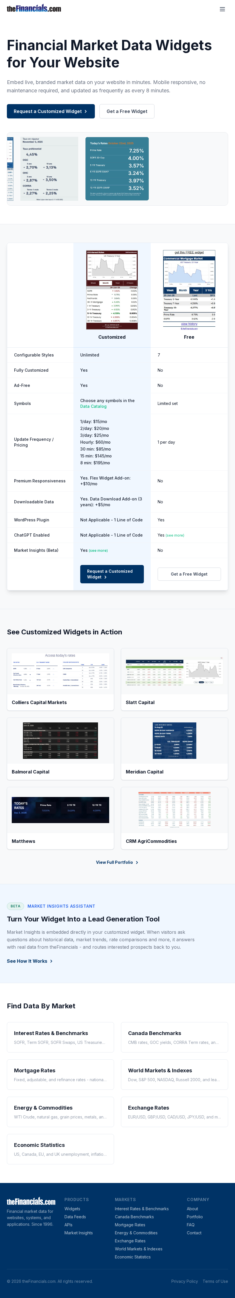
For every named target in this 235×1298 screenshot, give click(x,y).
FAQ (191, 1224)
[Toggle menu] (222, 9)
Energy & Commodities (136, 1232)
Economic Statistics (133, 1256)
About (192, 1208)
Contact (194, 1232)
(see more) (175, 535)
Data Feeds (75, 1216)
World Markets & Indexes (138, 1248)
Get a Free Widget (127, 111)
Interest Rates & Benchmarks (142, 1208)
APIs (68, 1224)
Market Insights (78, 1232)
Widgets (72, 1208)
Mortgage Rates (130, 1224)
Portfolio (195, 1216)
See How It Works (27, 961)
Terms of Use (215, 1281)
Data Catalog (93, 406)
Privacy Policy (184, 1281)
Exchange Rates (130, 1240)
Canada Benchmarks (134, 1216)
